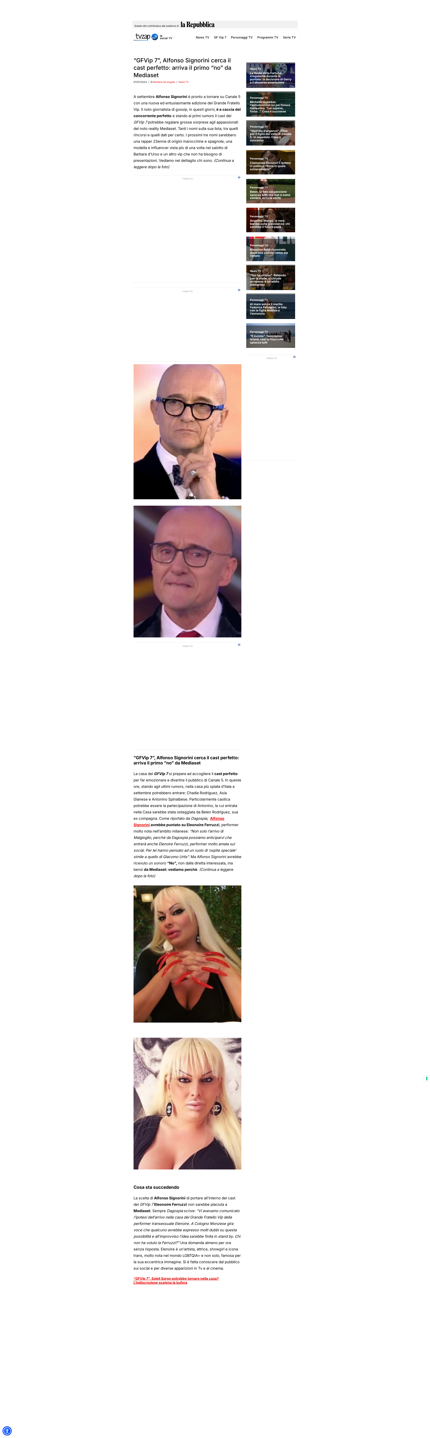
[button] (7, 1431)
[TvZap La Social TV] (153, 37)
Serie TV (289, 37)
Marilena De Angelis (164, 81)
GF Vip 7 (220, 37)
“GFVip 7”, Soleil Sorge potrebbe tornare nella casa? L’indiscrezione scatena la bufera (176, 1281)
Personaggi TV (242, 37)
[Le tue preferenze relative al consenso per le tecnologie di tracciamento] (427, 1078)
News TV (202, 37)
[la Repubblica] (197, 26)
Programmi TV (267, 37)
